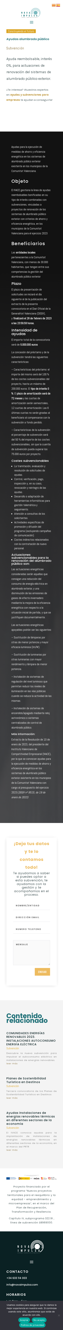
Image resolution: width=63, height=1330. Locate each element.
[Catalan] (54, 5)
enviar (42, 971)
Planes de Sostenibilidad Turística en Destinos (26, 1080)
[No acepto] (58, 1315)
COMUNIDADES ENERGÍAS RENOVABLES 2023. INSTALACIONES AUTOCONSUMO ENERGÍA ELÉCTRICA (31, 1038)
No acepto (39, 1320)
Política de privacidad (32, 1325)
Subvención (15, 48)
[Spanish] (58, 5)
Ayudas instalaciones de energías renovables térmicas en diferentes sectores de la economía (30, 1118)
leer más (12, 1063)
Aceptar (24, 1320)
